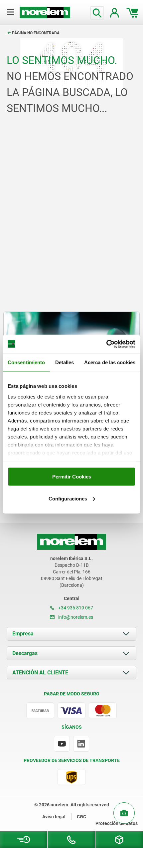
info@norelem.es (75, 617)
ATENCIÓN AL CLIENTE (40, 672)
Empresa (23, 633)
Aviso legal (54, 816)
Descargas (25, 653)
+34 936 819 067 (75, 607)
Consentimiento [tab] (26, 362)
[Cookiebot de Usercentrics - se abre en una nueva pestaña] (106, 344)
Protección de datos (116, 823)
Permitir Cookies (71, 476)
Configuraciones (68, 498)
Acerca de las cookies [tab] (109, 362)
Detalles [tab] (64, 362)
